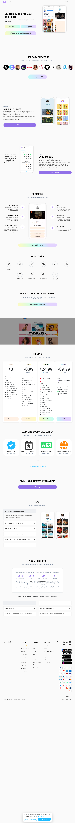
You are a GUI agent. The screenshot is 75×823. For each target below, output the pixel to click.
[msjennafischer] (17, 67)
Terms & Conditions (7, 699)
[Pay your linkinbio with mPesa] (70, 685)
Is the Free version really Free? (15, 511)
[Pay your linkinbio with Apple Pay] (64, 668)
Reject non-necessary (30, 819)
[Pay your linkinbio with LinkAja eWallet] (64, 685)
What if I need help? (11, 528)
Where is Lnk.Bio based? (47, 608)
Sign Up (29, 27)
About (19, 596)
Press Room (24, 654)
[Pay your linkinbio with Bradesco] (70, 677)
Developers (24, 671)
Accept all (44, 819)
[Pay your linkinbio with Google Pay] (67, 668)
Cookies (23, 699)
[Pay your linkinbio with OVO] (67, 685)
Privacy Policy (17, 699)
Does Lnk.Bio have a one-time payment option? (19, 613)
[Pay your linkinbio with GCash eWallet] (70, 682)
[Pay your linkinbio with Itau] (64, 677)
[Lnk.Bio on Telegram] (70, 644)
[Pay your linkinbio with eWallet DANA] (60, 685)
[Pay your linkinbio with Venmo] (67, 671)
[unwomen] (64, 67)
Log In (13, 27)
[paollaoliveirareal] (35, 67)
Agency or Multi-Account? (21, 33)
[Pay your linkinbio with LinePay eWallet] (64, 688)
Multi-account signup (37, 304)
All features (47, 662)
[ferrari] (53, 67)
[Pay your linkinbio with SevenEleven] (60, 682)
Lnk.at (34, 646)
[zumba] (23, 67)
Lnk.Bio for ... (36, 659)
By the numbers (27, 596)
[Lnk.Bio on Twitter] (67, 642)
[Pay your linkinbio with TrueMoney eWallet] (67, 688)
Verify (46, 654)
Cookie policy (41, 816)
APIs (45, 659)
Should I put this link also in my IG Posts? (18, 539)
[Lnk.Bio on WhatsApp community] (67, 644)
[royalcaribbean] (12, 67)
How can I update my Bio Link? (14, 523)
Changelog (54, 596)
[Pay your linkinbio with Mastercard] (64, 671)
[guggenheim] (6, 67)
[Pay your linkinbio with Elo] (60, 674)
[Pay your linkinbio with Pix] (64, 674)
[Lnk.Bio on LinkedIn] (70, 642)
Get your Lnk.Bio (37, 77)
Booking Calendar (49, 651)
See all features (37, 245)
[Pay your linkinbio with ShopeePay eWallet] (70, 691)
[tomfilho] (70, 67)
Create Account (55, 172)
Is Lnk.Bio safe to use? (47, 603)
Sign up (20, 125)
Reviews (42, 596)
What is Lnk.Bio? (10, 603)
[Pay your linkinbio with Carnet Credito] (67, 679)
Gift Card (23, 662)
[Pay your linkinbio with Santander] (64, 679)
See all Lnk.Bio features (37, 467)
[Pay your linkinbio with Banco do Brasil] (67, 677)
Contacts (23, 665)
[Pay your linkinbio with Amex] (70, 671)
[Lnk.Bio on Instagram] (58, 642)
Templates (35, 667)
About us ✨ (24, 646)
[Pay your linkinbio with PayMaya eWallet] (67, 682)
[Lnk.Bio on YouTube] (64, 644)
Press (47, 596)
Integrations (24, 668)
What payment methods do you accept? (17, 534)
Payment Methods (37, 670)
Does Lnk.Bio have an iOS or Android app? (52, 613)
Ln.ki (34, 648)
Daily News (35, 657)
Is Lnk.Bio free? (9, 608)
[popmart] (29, 67)
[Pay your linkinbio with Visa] (60, 671)
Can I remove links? (11, 545)
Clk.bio (34, 651)
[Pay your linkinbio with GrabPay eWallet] (64, 682)
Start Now (11, 419)
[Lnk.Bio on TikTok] (61, 642)
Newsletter (47, 646)
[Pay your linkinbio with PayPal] (60, 668)
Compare (35, 596)
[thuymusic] (58, 67)
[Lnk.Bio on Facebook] (64, 642)
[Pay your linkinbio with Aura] (70, 674)
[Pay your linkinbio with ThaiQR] (70, 688)
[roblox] (47, 67)
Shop (45, 648)
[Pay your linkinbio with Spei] (70, 679)
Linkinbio (35, 654)
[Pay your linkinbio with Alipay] (70, 668)
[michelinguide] (41, 67)
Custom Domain (48, 657)
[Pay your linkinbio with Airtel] (60, 688)
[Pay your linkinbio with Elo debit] (60, 677)
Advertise (23, 659)
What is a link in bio (37, 663)
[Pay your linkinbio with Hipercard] (67, 674)
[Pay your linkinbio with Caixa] (60, 679)
